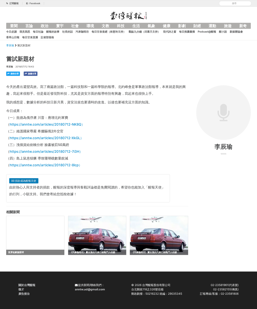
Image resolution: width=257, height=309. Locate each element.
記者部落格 (47, 37)
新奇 (243, 26)
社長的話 (67, 31)
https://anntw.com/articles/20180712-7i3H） (46, 151)
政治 (44, 26)
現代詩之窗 (169, 31)
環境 (90, 26)
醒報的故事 (52, 31)
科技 (121, 26)
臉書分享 (31, 73)
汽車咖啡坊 (82, 31)
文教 (105, 26)
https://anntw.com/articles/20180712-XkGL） (47, 138)
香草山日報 (12, 37)
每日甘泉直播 (30, 37)
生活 (136, 26)
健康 (166, 26)
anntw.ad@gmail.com (90, 289)
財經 (197, 26)
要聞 (14, 26)
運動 (212, 26)
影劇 (182, 26)
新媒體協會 (236, 31)
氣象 (151, 26)
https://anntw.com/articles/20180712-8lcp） (46, 165)
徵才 (21, 289)
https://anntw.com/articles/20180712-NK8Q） (47, 124)
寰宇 (60, 26)
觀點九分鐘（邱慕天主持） (144, 31)
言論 (29, 26)
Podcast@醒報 (207, 31)
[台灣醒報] (128, 15)
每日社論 (38, 31)
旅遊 (228, 26)
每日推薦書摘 (187, 31)
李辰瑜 (10, 45)
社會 (75, 26)
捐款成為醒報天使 (25, 180)
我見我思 (25, 31)
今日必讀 (11, 31)
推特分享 (14, 73)
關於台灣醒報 (26, 285)
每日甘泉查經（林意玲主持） (109, 31)
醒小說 (223, 31)
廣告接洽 (24, 293)
